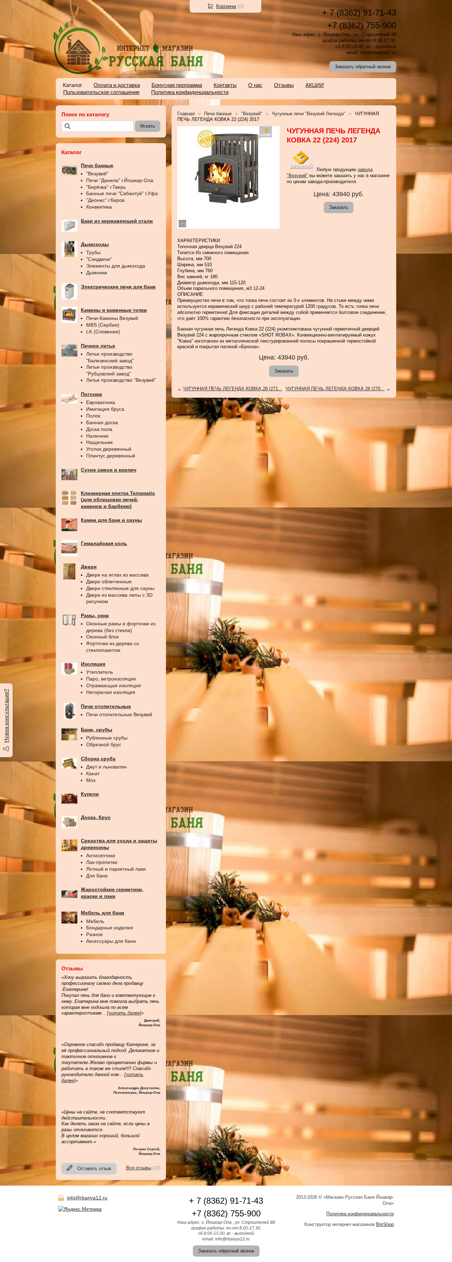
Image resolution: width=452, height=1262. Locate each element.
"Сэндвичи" (99, 259)
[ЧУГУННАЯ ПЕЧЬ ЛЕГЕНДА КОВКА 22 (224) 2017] (228, 177)
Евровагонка (100, 402)
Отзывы (284, 85)
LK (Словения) (103, 331)
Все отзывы (138, 1167)
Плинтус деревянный (110, 455)
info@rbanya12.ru (87, 1197)
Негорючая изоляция (110, 692)
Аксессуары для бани (111, 941)
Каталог (72, 85)
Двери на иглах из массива (117, 575)
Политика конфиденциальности (189, 92)
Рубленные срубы (106, 738)
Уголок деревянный (108, 449)
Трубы (93, 252)
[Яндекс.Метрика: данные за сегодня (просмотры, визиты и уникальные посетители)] (80, 1209)
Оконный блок (102, 636)
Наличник (97, 436)
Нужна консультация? (6, 716)
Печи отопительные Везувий (119, 714)
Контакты (225, 85)
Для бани (97, 875)
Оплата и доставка (117, 85)
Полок (93, 416)
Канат (93, 773)
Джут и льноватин (106, 767)
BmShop (385, 1224)
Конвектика (99, 207)
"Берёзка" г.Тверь (106, 187)
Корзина (226, 6)
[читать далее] (124, 1013)
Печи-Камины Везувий (112, 318)
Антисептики (100, 855)
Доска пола (99, 429)
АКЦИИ (314, 85)
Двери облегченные (109, 581)
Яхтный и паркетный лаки (116, 869)
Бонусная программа (176, 85)
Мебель (95, 921)
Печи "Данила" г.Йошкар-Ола (119, 180)
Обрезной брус (103, 744)
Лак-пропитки (101, 862)
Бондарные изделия (109, 927)
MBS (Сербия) (102, 325)
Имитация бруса (105, 409)
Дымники (96, 272)
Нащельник (99, 442)
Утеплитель (99, 672)
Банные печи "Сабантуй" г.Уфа (122, 193)
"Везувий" (97, 173)
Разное (94, 934)
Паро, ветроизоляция (111, 679)
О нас (255, 85)
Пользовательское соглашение (101, 92)
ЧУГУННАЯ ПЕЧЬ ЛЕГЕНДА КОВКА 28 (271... (232, 388)
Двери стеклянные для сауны (120, 588)
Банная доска (102, 422)
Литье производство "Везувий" (121, 380)
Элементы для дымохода (115, 266)
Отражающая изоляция (113, 685)
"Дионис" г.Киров (105, 200)
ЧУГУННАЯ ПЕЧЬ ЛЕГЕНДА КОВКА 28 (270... (335, 388)
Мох (91, 780)
